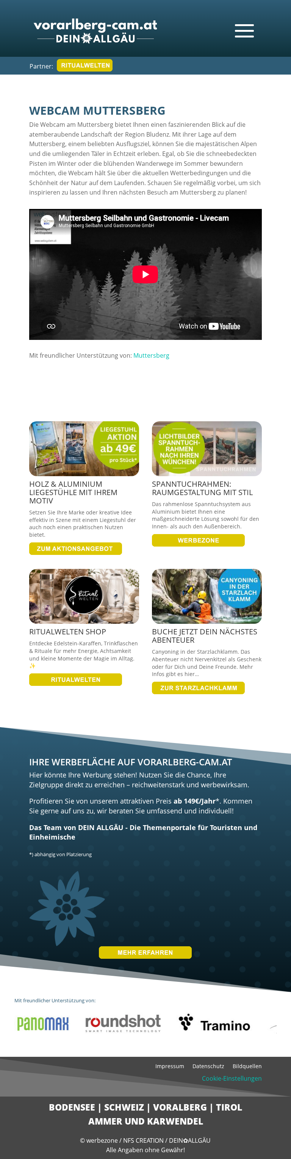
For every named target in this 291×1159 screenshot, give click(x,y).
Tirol (229, 1107)
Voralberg (180, 1107)
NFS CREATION (144, 1140)
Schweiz (124, 1107)
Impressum (169, 1067)
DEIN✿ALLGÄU (190, 1140)
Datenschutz (208, 1067)
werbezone (102, 1140)
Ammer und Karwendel (145, 1121)
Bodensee (72, 1107)
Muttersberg (151, 355)
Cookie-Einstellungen (232, 1078)
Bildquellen (247, 1067)
